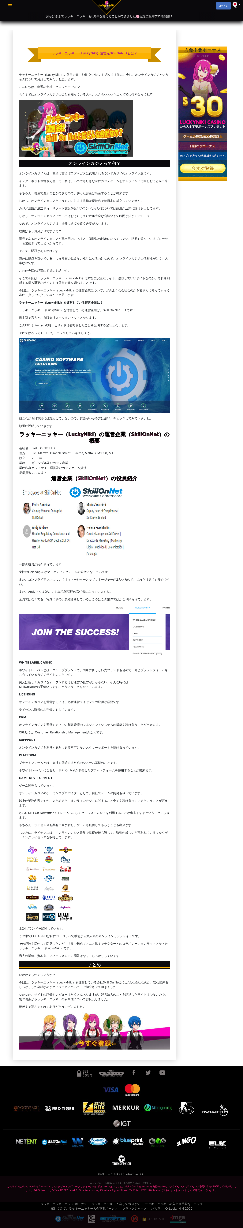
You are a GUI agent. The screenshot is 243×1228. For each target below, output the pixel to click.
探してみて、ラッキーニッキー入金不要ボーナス (84, 1208)
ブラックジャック (134, 1208)
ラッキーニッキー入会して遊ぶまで (116, 1204)
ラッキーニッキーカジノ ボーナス (63, 1204)
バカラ (155, 1208)
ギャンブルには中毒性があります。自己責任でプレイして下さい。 (121, 1183)
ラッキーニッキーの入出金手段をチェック (174, 1204)
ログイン (223, 5)
